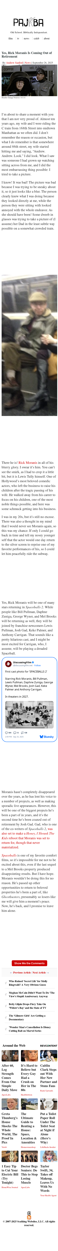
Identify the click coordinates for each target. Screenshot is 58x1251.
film (11, 38)
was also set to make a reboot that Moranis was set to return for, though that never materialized (28, 837)
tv (18, 38)
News (28, 62)
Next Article (39, 972)
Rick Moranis (28, 462)
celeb (36, 38)
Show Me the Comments (29, 963)
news (26, 38)
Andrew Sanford (14, 62)
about (46, 38)
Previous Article (22, 972)
